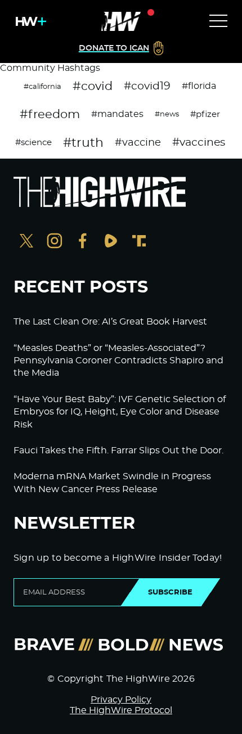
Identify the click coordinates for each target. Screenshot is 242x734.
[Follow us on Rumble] (111, 242)
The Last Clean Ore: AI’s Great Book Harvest (110, 321)
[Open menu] (218, 21)
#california (42, 87)
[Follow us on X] (26, 242)
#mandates (117, 114)
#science (33, 142)
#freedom (50, 114)
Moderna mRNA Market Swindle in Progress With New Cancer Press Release (112, 482)
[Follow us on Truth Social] (139, 242)
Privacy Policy (121, 699)
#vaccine (138, 143)
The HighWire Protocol (121, 710)
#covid (93, 86)
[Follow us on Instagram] (55, 242)
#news (167, 114)
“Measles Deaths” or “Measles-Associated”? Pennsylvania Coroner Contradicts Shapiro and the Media (118, 361)
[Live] (121, 21)
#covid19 (147, 86)
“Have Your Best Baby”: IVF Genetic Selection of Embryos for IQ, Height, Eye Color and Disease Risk (120, 412)
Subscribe (170, 592)
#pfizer (205, 114)
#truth (83, 143)
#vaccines (198, 142)
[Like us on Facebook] (83, 242)
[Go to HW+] (28, 21)
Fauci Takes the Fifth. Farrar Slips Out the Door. (118, 450)
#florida (199, 86)
